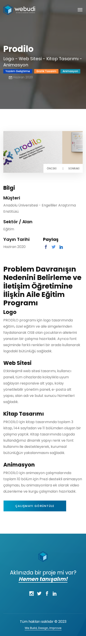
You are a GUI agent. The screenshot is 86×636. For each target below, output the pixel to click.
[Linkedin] (54, 593)
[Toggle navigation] (80, 9)
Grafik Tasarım (46, 71)
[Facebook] (47, 593)
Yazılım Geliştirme (18, 71)
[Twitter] (39, 593)
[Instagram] (31, 593)
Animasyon (70, 71)
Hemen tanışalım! (43, 579)
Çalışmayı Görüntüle (34, 506)
